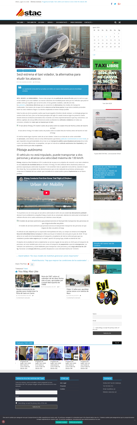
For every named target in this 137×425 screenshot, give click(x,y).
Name (94, 314)
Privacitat (63, 386)
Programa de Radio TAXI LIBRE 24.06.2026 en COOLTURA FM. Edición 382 (47, 365)
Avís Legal (63, 383)
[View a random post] (120, 22)
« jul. (94, 55)
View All (117, 343)
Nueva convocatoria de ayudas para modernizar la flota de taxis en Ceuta (27, 291)
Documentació (61, 22)
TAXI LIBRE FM (31, 22)
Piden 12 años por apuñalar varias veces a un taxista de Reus (78, 291)
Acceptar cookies (61, 422)
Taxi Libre (19, 22)
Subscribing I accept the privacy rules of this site (106, 328)
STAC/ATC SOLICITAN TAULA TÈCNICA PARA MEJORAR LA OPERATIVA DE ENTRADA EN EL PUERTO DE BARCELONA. (78, 2)
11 (59, 287)
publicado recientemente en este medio (73, 139)
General (20, 70)
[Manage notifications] (3, 421)
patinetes (22, 105)
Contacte (88, 22)
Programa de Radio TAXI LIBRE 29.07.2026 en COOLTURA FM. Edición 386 (62, 365)
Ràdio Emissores (76, 22)
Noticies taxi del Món (29, 70)
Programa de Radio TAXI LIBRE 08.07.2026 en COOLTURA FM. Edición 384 (17, 365)
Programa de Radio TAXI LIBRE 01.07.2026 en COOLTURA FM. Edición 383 (32, 365)
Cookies (62, 389)
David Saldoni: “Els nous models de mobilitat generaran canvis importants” (47, 256)
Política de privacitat (76, 422)
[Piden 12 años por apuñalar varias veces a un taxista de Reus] (78, 276)
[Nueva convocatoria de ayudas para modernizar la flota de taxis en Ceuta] (27, 276)
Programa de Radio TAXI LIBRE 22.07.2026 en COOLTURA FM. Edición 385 (78, 365)
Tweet (25, 269)
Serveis (50, 22)
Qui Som (41, 22)
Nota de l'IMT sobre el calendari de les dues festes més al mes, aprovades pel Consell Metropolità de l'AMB (52, 280)
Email (94, 321)
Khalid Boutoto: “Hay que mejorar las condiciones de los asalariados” (60, 260)
